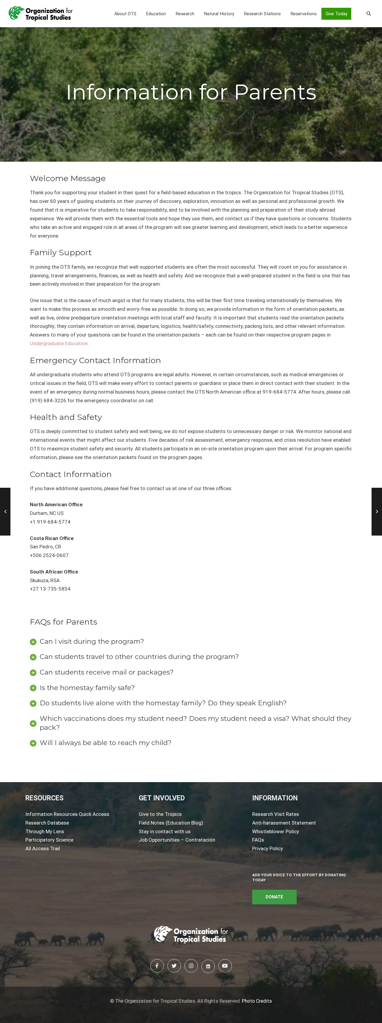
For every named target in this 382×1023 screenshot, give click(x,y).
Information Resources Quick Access (67, 814)
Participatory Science (49, 840)
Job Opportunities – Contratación (177, 840)
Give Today (336, 13)
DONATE (274, 897)
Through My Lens (44, 831)
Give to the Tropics (160, 814)
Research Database (47, 823)
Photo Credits (257, 1001)
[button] (125, 13)
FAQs (258, 840)
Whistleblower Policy (275, 831)
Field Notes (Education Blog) (171, 823)
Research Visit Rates (275, 814)
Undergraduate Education (59, 343)
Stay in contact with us (165, 831)
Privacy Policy (267, 848)
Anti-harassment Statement (284, 823)
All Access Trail (42, 848)
